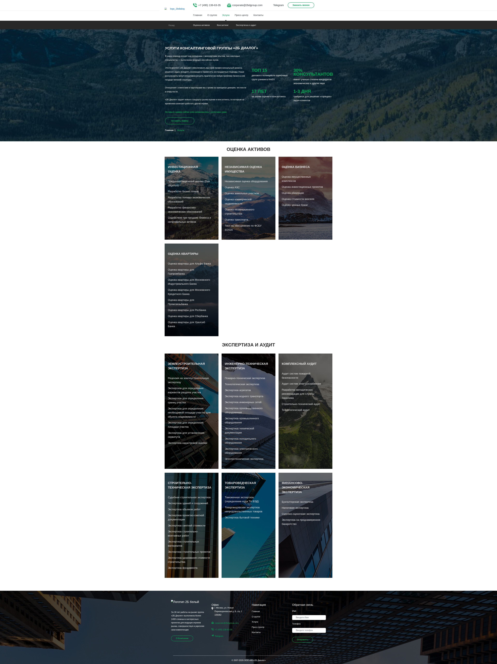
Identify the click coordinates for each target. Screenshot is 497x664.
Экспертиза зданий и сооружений (188, 503)
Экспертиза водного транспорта (244, 396)
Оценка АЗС (232, 187)
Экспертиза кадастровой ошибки (187, 443)
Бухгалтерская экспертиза (297, 501)
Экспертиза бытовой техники (242, 517)
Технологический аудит (296, 410)
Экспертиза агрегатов (238, 390)
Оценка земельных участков (242, 193)
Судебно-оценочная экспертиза (301, 513)
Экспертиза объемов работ (184, 509)
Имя (294, 611)
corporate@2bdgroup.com (247, 5)
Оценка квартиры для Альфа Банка (189, 263)
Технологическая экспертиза (242, 384)
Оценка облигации (293, 193)
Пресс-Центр (258, 627)
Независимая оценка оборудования (246, 181)
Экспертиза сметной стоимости (186, 525)
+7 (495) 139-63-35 (209, 5)
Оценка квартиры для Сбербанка (188, 316)
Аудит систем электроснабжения (301, 383)
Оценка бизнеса (296, 167)
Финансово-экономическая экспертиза (296, 487)
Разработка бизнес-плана (183, 191)
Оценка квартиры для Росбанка (187, 310)
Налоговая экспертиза (295, 507)
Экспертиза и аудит (246, 25)
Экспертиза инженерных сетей (243, 402)
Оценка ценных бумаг (295, 205)
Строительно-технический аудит (301, 404)
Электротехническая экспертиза (244, 458)
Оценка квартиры (183, 253)
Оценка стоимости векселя (298, 199)
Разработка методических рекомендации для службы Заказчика (298, 393)
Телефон (296, 624)
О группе (212, 15)
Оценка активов (201, 25)
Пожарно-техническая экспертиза (245, 378)
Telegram (278, 5)
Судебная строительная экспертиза (189, 497)
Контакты (258, 15)
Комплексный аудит (299, 363)
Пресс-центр (241, 15)
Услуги (225, 15)
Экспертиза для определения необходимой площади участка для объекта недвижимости (189, 412)
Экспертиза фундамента (182, 567)
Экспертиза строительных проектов (189, 551)
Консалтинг (223, 25)
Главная (197, 15)
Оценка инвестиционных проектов (302, 186)
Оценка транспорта (236, 219)
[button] (302, 640)
